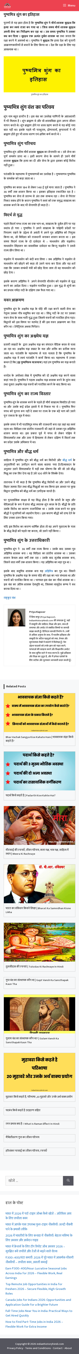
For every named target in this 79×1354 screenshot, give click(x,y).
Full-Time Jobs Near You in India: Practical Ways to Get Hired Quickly (39, 1313)
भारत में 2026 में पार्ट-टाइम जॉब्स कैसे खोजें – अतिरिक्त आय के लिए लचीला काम (38, 1216)
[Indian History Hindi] (6, 5)
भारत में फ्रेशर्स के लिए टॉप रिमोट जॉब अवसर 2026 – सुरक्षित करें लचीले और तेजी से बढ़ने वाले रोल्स (35, 1249)
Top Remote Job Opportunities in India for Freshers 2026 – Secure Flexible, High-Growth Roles (36, 1289)
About (68, 1348)
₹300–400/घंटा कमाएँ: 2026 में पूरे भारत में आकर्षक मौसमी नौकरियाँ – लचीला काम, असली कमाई (39, 1260)
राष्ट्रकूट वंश (10, 597)
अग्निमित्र (49, 571)
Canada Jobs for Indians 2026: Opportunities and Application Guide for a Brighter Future (38, 1302)
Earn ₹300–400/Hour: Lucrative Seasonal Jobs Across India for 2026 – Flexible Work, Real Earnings (36, 1273)
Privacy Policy (15, 1348)
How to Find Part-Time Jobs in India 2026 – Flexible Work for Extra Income (34, 1324)
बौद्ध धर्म (67, 460)
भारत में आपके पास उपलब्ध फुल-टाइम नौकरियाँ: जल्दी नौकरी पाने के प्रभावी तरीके (39, 1227)
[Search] (68, 1181)
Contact (57, 1348)
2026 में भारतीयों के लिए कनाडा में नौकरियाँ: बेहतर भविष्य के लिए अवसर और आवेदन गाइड (39, 1238)
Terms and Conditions (38, 1348)
